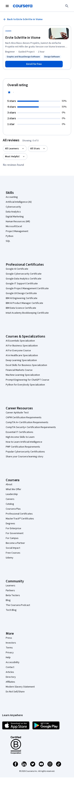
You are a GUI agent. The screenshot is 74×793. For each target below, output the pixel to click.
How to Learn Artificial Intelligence (24, 442)
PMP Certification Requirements (23, 447)
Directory (11, 677)
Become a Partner (15, 543)
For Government (14, 533)
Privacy (10, 652)
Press (9, 638)
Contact (10, 667)
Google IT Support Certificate (22, 283)
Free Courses (13, 553)
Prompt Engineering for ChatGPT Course (27, 380)
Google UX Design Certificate (21, 293)
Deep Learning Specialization (21, 360)
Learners (10, 585)
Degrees (10, 523)
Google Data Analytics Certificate (23, 278)
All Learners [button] (12, 148)
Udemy (9, 558)
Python (9, 236)
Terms (9, 647)
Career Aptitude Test (17, 412)
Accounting (12, 197)
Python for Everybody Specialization (25, 385)
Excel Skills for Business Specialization (26, 365)
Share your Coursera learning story (24, 456)
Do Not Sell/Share (15, 691)
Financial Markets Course (19, 370)
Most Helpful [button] (12, 156)
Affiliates (10, 682)
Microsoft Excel (14, 226)
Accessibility (12, 662)
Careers (10, 499)
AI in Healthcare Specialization (22, 355)
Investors (11, 643)
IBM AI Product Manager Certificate (24, 303)
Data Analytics (13, 212)
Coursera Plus (13, 509)
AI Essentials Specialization (20, 341)
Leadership (12, 494)
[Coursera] (22, 6)
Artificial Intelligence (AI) (19, 202)
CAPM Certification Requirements (23, 417)
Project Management (17, 231)
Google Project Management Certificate (27, 288)
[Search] (67, 6)
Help (8, 657)
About (9, 484)
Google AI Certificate (17, 269)
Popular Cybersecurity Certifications (25, 452)
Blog (8, 600)
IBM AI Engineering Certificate (21, 298)
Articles (10, 672)
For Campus (12, 538)
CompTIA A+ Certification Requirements (27, 422)
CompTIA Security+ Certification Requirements (31, 427)
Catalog (10, 504)
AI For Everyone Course (18, 350)
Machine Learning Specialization (23, 375)
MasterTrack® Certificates (20, 518)
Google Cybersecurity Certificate (23, 274)
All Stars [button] (35, 148)
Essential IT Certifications (19, 432)
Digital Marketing (15, 216)
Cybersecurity (13, 207)
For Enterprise (13, 528)
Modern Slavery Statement (20, 687)
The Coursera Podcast (18, 605)
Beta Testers (13, 595)
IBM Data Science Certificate (21, 308)
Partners (10, 590)
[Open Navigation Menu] (7, 6)
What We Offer (13, 489)
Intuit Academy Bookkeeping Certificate (27, 313)
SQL (8, 241)
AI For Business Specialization (22, 345)
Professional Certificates (19, 514)
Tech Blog (11, 610)
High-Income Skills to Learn (20, 437)
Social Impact (13, 548)
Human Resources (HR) (18, 221)
